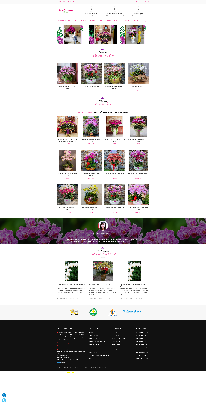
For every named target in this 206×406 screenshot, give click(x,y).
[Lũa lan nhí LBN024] (138, 73)
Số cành (91, 20)
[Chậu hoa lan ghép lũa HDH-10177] (91, 126)
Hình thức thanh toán (94, 335)
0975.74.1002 (62, 345)
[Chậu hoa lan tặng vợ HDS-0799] (138, 160)
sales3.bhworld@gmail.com (75, 1)
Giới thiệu (91, 332)
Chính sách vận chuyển (95, 338)
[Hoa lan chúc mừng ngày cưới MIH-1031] (114, 73)
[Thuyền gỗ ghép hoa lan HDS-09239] (91, 160)
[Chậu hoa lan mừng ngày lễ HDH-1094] (138, 194)
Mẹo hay (127, 20)
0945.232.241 (74, 343)
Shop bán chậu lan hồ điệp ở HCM (99, 284)
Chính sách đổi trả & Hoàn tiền (97, 341)
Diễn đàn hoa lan (93, 352)
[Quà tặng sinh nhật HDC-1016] (114, 160)
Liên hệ (136, 20)
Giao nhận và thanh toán (118, 338)
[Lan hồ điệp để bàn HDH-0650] (91, 73)
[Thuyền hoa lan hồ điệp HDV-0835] (91, 194)
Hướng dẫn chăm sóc (117, 349)
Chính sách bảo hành (94, 344)
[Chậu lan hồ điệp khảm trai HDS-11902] (138, 126)
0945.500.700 (62, 343)
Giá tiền (100, 20)
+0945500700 (61, 1)
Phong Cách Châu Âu (141, 341)
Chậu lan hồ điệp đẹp (141, 344)
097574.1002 (70, 372)
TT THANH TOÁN (129, 372)
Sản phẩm (61, 20)
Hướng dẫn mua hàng (118, 332)
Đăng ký (146, 1)
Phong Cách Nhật (140, 338)
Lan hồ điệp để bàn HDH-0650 (91, 86)
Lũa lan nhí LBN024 (138, 86)
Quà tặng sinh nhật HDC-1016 (115, 173)
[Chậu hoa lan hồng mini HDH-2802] (67, 73)
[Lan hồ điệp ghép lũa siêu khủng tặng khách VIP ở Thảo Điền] (67, 126)
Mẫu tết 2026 (72, 20)
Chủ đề (108, 20)
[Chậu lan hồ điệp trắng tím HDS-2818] (114, 126)
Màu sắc (82, 20)
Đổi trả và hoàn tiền (117, 341)
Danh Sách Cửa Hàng (94, 349)
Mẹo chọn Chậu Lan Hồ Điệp (119, 347)
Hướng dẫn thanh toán (118, 335)
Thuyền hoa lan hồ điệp (142, 358)
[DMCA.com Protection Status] (61, 362)
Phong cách (118, 20)
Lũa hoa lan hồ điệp (141, 355)
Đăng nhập (138, 1)
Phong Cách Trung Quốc (142, 332)
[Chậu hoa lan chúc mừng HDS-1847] (67, 194)
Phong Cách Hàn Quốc (142, 335)
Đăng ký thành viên (117, 344)
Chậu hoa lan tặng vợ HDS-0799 (138, 173)
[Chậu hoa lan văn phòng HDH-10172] (67, 160)
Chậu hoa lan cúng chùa (142, 352)
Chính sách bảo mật (94, 347)
